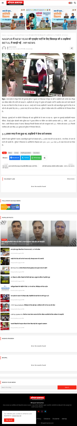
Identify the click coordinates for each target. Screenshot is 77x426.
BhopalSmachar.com (47, 423)
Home (4, 35)
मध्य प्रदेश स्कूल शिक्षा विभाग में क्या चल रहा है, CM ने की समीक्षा (25, 249)
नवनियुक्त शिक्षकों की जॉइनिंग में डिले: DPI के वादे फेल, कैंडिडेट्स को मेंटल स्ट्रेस (29, 286)
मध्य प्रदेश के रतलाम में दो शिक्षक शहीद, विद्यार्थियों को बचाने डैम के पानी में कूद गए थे (30, 296)
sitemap (64, 419)
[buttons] (38, 411)
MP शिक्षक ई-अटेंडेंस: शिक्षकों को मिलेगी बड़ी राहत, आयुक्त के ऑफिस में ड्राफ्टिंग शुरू (30, 277)
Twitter (26, 157)
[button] (70, 3)
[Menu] (2, 3)
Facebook (16, 157)
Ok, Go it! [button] (9, 420)
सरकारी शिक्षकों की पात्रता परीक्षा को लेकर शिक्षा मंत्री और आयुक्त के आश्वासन (29, 323)
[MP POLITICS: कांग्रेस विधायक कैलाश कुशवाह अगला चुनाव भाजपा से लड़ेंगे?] (5, 270)
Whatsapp (37, 157)
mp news (10, 35)
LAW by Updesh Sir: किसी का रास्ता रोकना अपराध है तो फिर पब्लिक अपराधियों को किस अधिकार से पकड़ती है (37, 314)
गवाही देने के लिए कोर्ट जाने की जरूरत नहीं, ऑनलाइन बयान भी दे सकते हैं (27, 258)
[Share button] (44, 157)
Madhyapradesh (26, 153)
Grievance (47, 419)
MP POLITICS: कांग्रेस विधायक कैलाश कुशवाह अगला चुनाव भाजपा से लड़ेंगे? (29, 268)
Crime (16, 153)
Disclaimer (56, 419)
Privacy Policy (36, 419)
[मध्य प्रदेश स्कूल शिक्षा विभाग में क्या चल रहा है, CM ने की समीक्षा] (5, 252)
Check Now (15, 416)
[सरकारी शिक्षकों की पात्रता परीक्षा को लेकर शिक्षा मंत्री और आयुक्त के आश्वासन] (5, 326)
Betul (10, 153)
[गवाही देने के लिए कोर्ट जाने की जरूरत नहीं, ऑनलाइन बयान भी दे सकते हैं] (5, 261)
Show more (70, 179)
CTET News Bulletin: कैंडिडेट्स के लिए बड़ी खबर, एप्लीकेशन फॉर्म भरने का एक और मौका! (33, 305)
